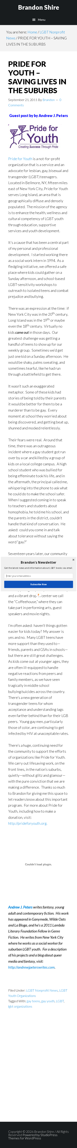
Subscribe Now (38, 584)
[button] (38, 562)
